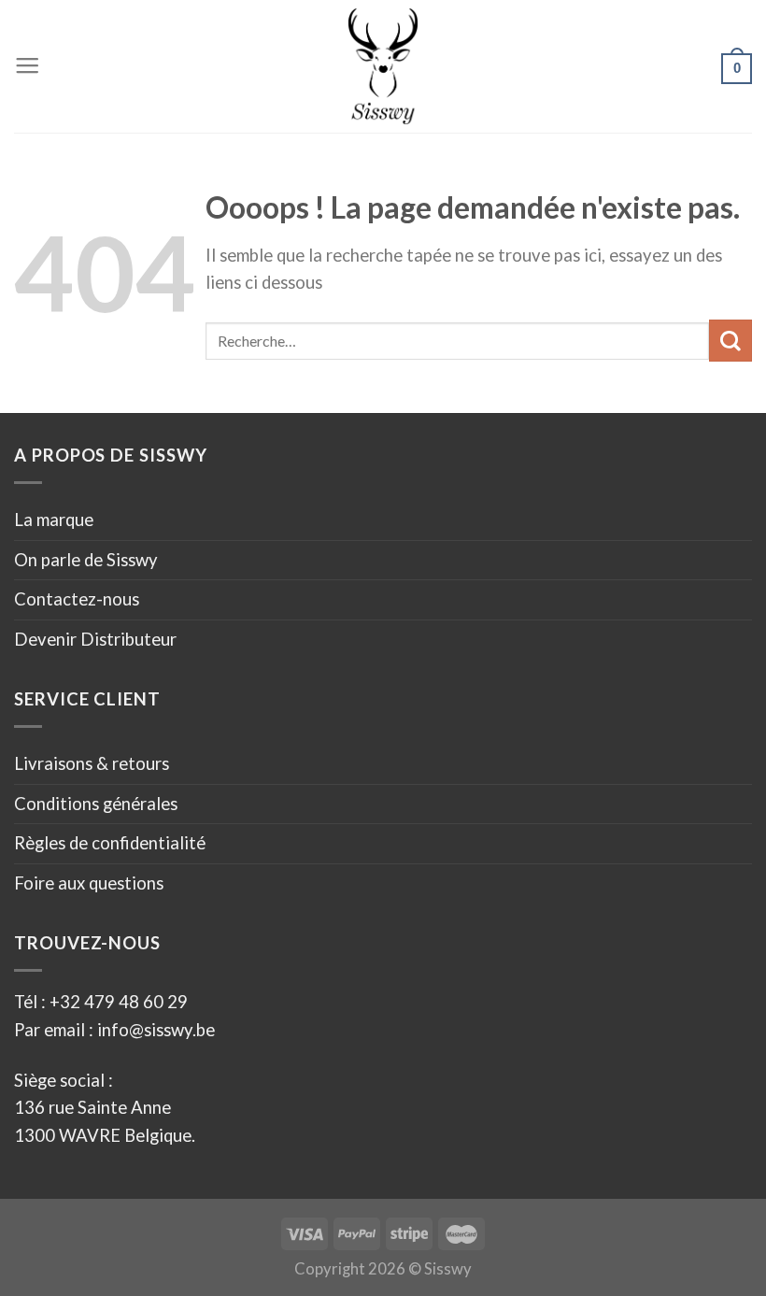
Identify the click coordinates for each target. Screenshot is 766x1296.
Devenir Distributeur (95, 639)
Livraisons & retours (91, 763)
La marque (53, 519)
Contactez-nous (76, 599)
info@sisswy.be (154, 1029)
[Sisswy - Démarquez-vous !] (383, 66)
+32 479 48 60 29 (119, 1001)
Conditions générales (95, 803)
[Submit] (730, 341)
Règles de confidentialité (110, 843)
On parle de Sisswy (86, 559)
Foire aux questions (88, 883)
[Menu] (27, 66)
